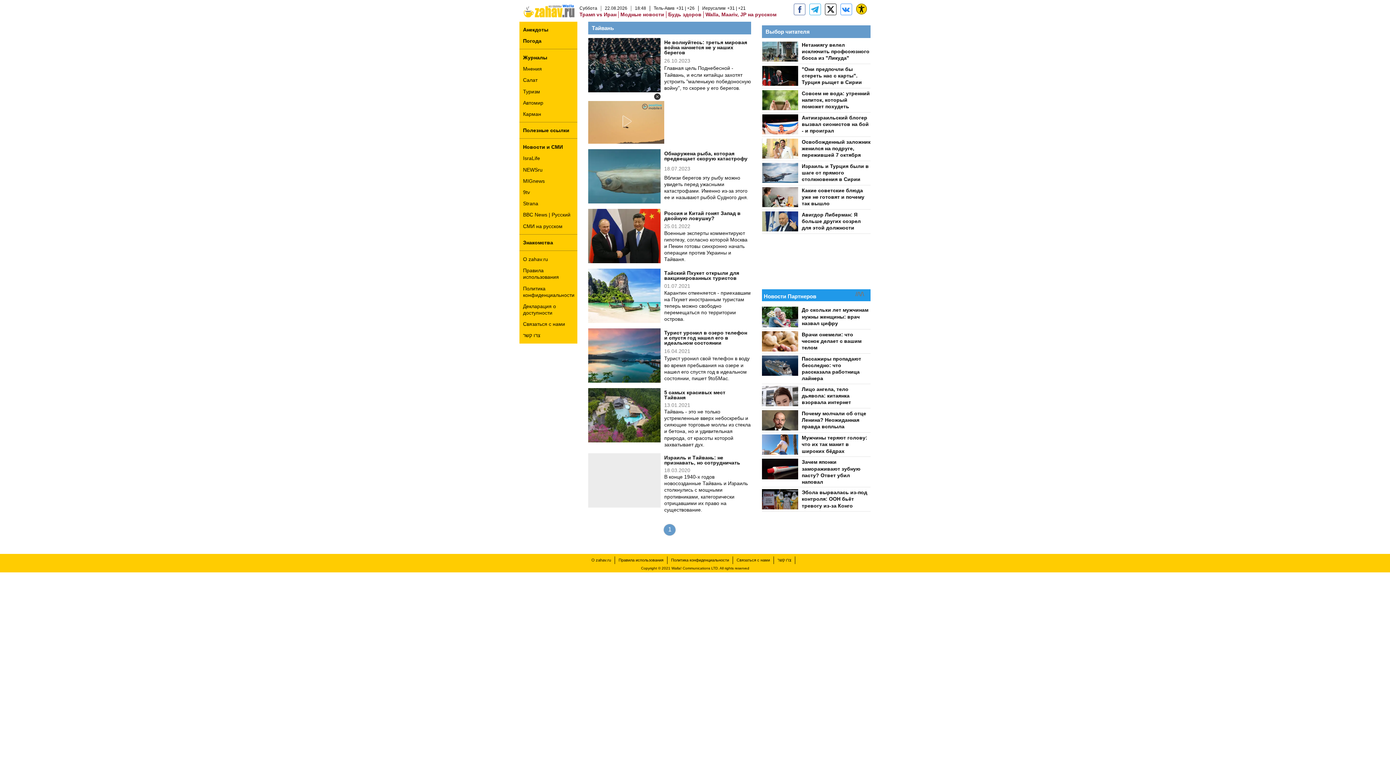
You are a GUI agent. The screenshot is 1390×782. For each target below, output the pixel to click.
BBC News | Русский (546, 215)
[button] (657, 96)
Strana (530, 203)
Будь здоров (685, 14)
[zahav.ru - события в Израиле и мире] (815, 9)
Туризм (531, 91)
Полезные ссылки (546, 130)
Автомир (533, 103)
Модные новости (642, 14)
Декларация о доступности (539, 309)
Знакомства (538, 242)
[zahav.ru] (799, 9)
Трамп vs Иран (598, 14)
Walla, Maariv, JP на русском (740, 14)
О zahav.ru (535, 259)
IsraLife (531, 158)
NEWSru (533, 170)
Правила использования (541, 274)
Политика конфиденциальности (548, 292)
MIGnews (534, 181)
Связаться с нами (544, 324)
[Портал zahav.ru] (846, 9)
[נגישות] (861, 9)
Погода (532, 41)
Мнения (532, 69)
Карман (532, 114)
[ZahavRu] (831, 9)
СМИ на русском (543, 226)
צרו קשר (531, 335)
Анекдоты (535, 30)
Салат (530, 80)
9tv (526, 192)
